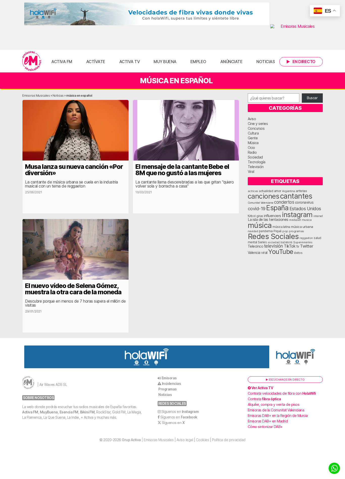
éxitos (298, 253)
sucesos (286, 242)
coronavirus (304, 202)
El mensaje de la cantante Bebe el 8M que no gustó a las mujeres (182, 170)
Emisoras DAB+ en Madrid (268, 421)
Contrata (264, 399)
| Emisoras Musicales (148, 440)
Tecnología (256, 162)
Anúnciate (231, 61)
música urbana (302, 227)
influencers (272, 216)
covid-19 (256, 208)
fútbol (252, 216)
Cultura (253, 133)
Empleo (198, 61)
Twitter (306, 246)
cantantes (296, 196)
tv (297, 246)
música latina (281, 227)
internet (318, 216)
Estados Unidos (305, 208)
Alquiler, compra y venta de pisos (274, 404)
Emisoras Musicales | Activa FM (31, 61)
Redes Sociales (273, 236)
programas (296, 231)
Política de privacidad (228, 440)
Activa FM (61, 61)
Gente (253, 138)
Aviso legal (185, 440)
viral (264, 253)
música (260, 225)
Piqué (278, 231)
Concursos (256, 128)
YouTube (280, 251)
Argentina (288, 191)
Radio (252, 152)
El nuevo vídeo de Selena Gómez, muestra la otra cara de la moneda (73, 289)
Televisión (256, 167)
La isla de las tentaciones (268, 219)
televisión (273, 246)
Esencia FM (69, 412)
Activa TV (129, 61)
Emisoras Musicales (36, 95)
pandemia (266, 231)
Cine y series (258, 123)
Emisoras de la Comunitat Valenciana (276, 410)
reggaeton (306, 238)
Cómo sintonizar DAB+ (265, 426)
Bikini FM (87, 412)
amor (277, 191)
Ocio (251, 147)
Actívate (95, 61)
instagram (297, 214)
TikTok (289, 246)
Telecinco (255, 246)
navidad (253, 231)
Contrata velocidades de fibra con (282, 393)
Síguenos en (180, 411)
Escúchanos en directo (286, 379)
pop (285, 231)
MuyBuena (49, 412)
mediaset (295, 220)
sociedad (274, 242)
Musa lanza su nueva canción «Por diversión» (74, 170)
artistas (301, 191)
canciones (263, 196)
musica (307, 220)
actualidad (266, 191)
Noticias (265, 61)
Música (253, 143)
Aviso (252, 119)
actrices (253, 191)
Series (262, 242)
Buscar (312, 98)
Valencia (254, 253)
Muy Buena (165, 61)
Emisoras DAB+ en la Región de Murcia (278, 415)
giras (259, 216)
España (277, 208)
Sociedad (255, 157)
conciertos (284, 202)
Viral (251, 171)
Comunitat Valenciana (260, 202)
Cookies (202, 440)
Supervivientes (302, 242)
